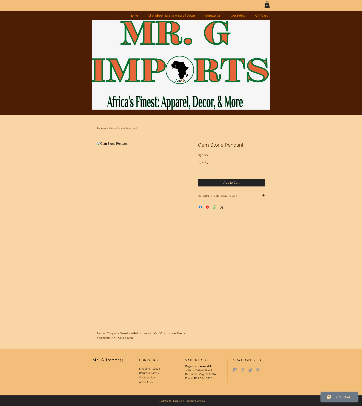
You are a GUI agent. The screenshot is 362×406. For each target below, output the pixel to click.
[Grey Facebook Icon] (243, 370)
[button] (171, 15)
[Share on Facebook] (200, 207)
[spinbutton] (206, 169)
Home (101, 128)
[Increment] (212, 169)
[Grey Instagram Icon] (235, 370)
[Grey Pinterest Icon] (258, 370)
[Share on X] (222, 207)
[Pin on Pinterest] (207, 207)
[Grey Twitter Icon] (250, 370)
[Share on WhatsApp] (214, 207)
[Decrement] (201, 169)
